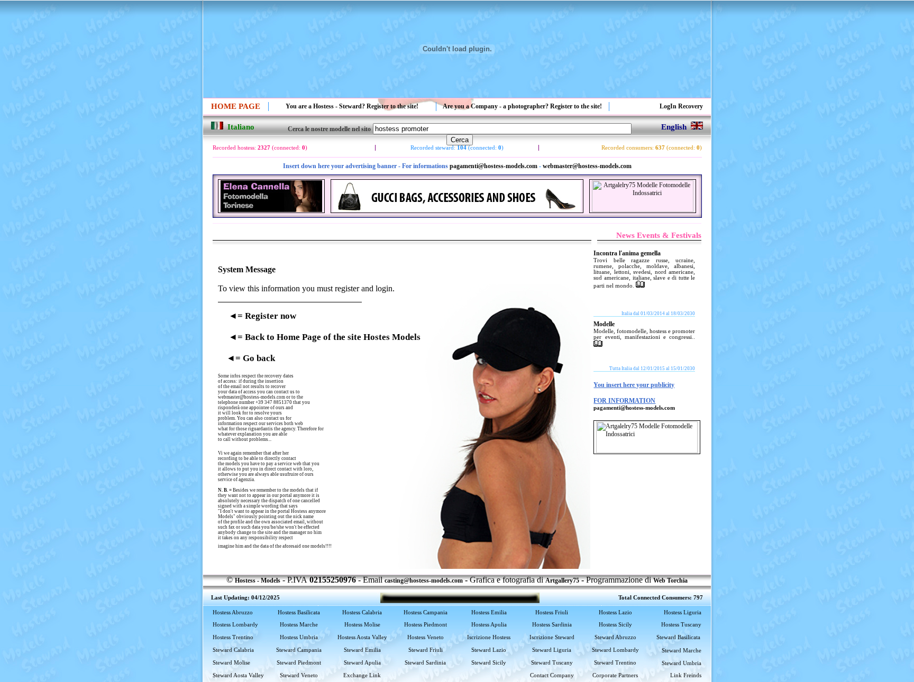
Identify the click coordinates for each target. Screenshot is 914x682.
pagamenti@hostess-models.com (493, 166)
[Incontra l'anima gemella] (640, 285)
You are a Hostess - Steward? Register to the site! (352, 106)
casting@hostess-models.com (424, 580)
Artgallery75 (562, 580)
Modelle (604, 324)
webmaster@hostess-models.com (587, 166)
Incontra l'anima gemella (627, 253)
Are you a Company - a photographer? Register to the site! (522, 106)
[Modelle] (597, 344)
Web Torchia (670, 580)
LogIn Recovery (681, 106)
